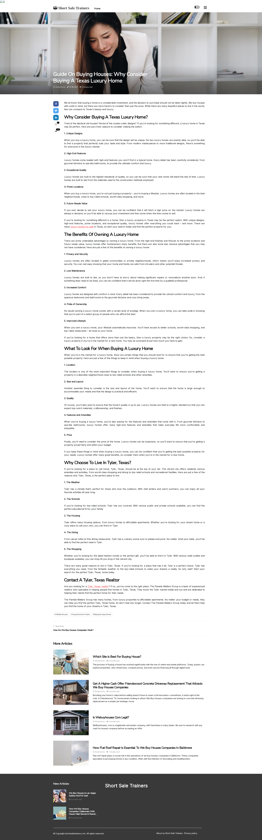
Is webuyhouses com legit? (111, 717)
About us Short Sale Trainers (169, 833)
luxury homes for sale (82, 226)
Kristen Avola (60, 87)
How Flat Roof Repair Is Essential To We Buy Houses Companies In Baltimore (142, 748)
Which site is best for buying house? (117, 657)
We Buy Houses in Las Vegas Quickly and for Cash (82, 794)
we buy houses (62, 614)
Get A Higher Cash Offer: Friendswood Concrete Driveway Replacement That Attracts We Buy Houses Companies (147, 685)
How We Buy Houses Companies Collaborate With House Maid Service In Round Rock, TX (82, 812)
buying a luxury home (102, 614)
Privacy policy (190, 833)
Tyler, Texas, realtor (98, 586)
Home (97, 8)
